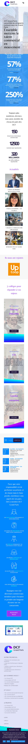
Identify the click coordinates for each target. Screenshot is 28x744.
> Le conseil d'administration (11, 682)
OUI (4, 741)
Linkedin (16, 87)
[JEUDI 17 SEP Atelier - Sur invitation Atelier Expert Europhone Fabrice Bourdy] (6, 446)
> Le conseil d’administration (11, 709)
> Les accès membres (10, 712)
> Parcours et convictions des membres (12, 660)
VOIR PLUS (17, 440)
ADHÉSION (6, 723)
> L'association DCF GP (10, 680)
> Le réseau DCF (8, 678)
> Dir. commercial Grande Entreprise (13, 692)
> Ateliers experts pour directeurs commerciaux (13, 667)
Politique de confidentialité (11, 685)
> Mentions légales (9, 683)
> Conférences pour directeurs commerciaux (12, 670)
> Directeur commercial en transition (13, 698)
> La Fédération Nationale (11, 711)
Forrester (16, 72)
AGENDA (6, 717)
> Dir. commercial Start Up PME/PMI (13, 696)
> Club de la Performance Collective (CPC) (13, 663)
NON (8, 741)
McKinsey (16, 103)
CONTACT (6, 720)
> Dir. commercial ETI (9, 694)
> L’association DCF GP (10, 707)
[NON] (26, 737)
